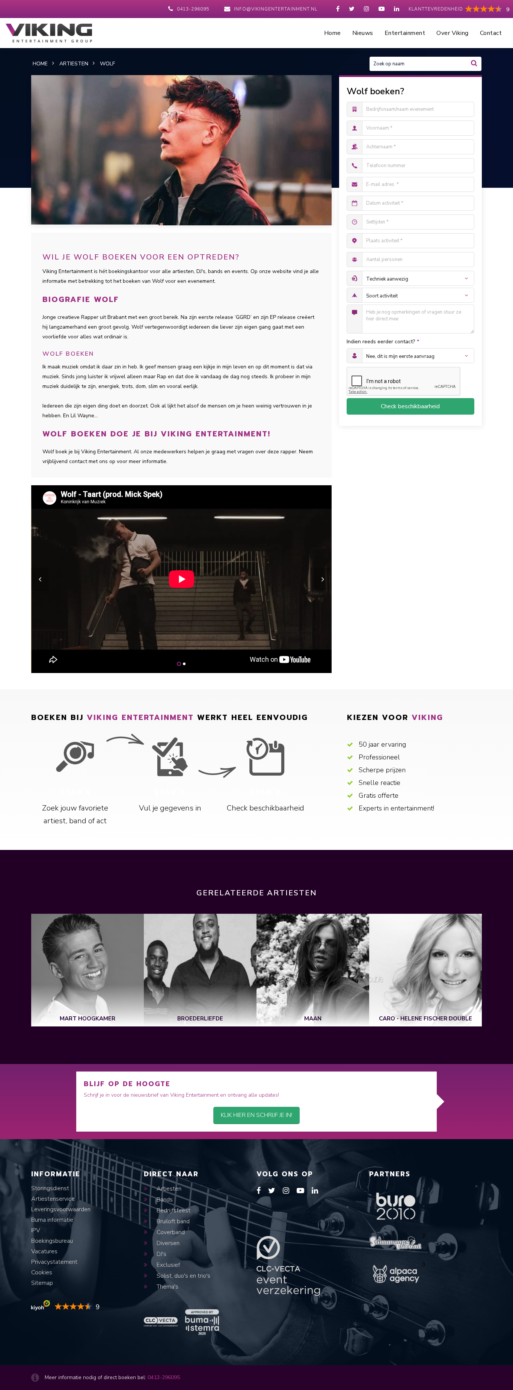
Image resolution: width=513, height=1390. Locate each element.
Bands (164, 1199)
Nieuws (362, 33)
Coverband (170, 1232)
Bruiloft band (172, 1221)
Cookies (41, 1272)
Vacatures (44, 1251)
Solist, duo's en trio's (182, 1276)
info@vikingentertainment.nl (275, 9)
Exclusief (167, 1265)
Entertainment (405, 33)
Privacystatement (54, 1262)
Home (332, 33)
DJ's (160, 1254)
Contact (491, 33)
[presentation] (40, 579)
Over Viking (452, 33)
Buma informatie (52, 1220)
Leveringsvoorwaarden (61, 1209)
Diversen (167, 1243)
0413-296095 (193, 9)
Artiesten (168, 1189)
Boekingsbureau (52, 1241)
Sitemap (42, 1283)
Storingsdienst (50, 1188)
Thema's (166, 1287)
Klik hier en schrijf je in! (256, 1115)
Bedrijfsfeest (172, 1210)
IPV (35, 1230)
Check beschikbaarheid (410, 406)
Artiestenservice (53, 1199)
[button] (179, 663)
